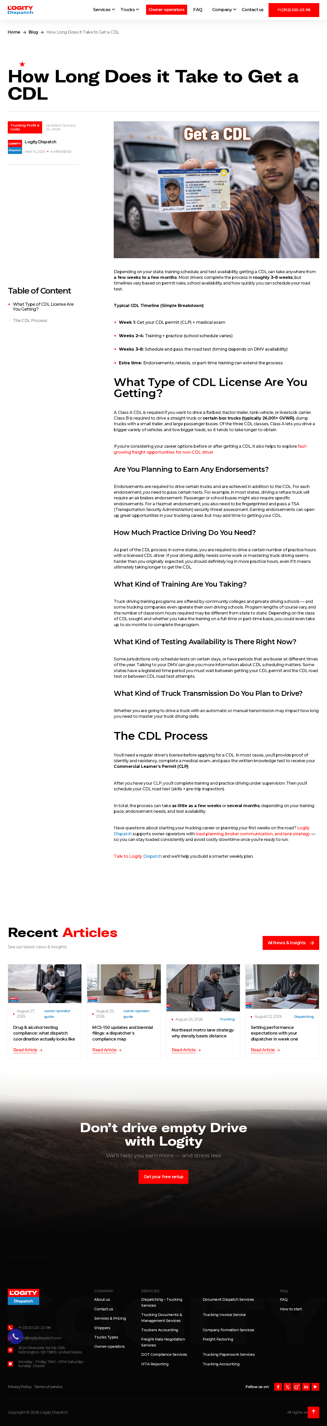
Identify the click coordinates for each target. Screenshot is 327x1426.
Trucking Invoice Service (224, 1314)
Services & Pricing (110, 1318)
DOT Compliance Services (164, 1354)
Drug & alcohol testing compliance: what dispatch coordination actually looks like (44, 1033)
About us (102, 1299)
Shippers (102, 1328)
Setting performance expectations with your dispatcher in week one (274, 1033)
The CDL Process (30, 320)
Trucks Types (106, 1337)
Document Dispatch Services (228, 1299)
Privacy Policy (19, 1387)
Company (222, 9)
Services (102, 9)
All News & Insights (287, 942)
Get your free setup (164, 1176)
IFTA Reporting (154, 1364)
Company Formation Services (228, 1330)
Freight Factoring (218, 1339)
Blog (33, 32)
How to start (291, 1309)
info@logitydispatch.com (39, 1338)
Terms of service (48, 1387)
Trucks (127, 9)
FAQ (197, 9)
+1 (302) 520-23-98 (293, 9)
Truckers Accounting (159, 1330)
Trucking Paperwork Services (229, 1354)
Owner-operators (167, 9)
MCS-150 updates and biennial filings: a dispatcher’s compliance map (122, 1033)
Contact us (253, 9)
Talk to (138, 856)
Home (14, 32)
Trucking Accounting (221, 1364)
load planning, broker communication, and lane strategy (253, 833)
